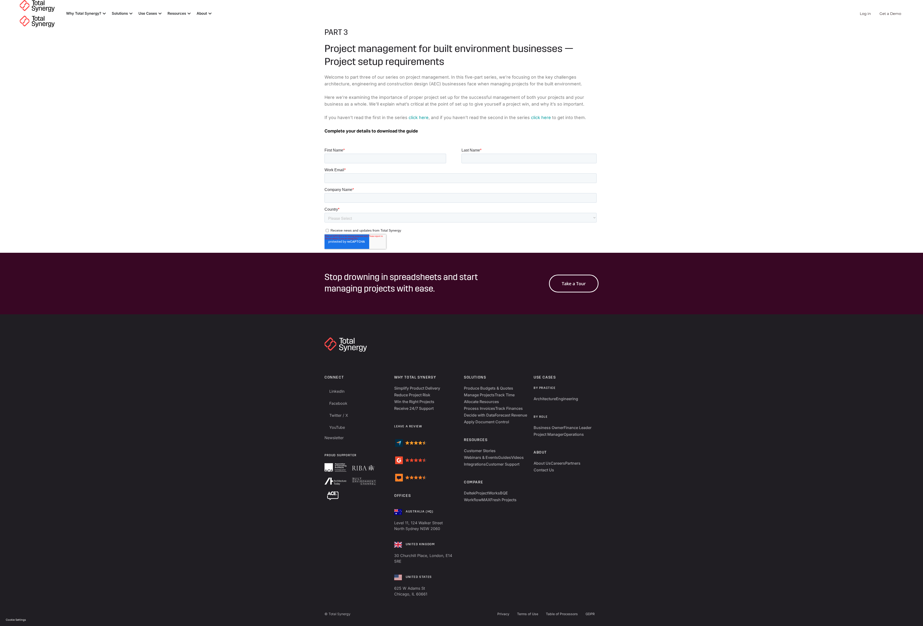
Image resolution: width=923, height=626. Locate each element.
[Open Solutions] (131, 13)
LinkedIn (336, 391)
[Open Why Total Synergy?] (104, 13)
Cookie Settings (16, 619)
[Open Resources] (189, 13)
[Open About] (210, 13)
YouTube (337, 427)
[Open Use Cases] (160, 13)
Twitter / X (338, 415)
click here (419, 117)
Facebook (338, 403)
